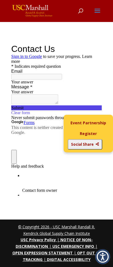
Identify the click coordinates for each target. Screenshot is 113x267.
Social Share (82, 144)
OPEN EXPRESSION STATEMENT (42, 252)
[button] (102, 256)
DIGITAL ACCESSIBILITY (69, 259)
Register (88, 133)
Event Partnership (88, 122)
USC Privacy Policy (38, 239)
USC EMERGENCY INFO (73, 246)
